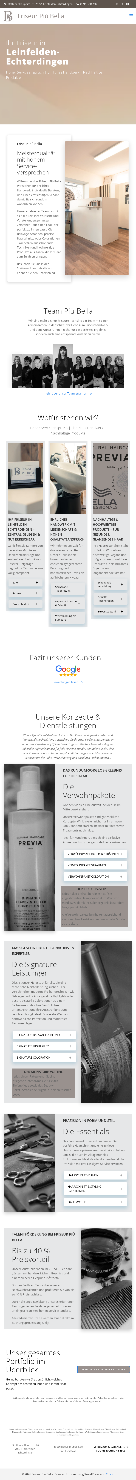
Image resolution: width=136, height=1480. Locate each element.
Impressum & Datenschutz (110, 1447)
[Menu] (131, 16)
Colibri (110, 1474)
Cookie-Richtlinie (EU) (110, 1450)
